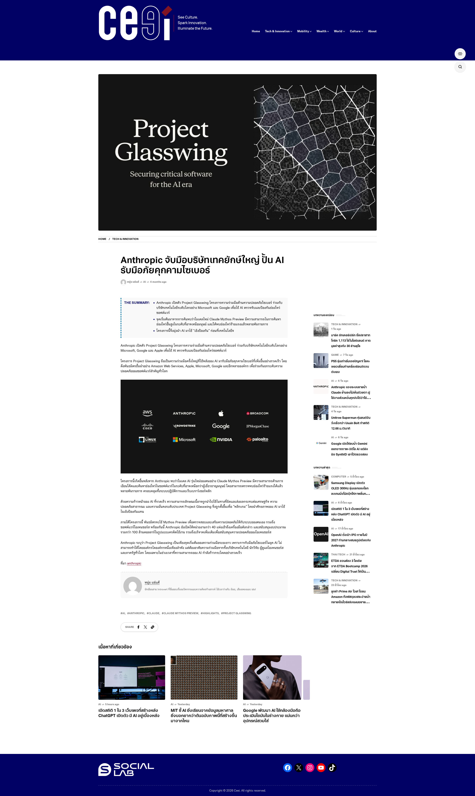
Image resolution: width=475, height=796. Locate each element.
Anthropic (136, 618)
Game (335, 355)
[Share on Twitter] (145, 632)
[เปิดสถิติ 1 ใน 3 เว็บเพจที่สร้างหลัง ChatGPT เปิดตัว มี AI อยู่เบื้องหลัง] (131, 682)
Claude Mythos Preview (180, 618)
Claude (153, 618)
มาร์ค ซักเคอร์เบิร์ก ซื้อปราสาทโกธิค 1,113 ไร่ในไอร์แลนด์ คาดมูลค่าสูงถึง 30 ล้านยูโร (351, 341)
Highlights (210, 618)
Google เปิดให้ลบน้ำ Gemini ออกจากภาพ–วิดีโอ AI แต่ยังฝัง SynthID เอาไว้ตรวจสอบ (349, 449)
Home (102, 239)
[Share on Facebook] (138, 632)
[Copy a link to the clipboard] (152, 632)
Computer (338, 476)
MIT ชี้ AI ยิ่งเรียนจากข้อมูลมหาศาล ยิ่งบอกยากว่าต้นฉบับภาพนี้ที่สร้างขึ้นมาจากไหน (204, 721)
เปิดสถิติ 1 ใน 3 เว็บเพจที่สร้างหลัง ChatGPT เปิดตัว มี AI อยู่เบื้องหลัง (350, 514)
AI (144, 282)
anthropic (134, 568)
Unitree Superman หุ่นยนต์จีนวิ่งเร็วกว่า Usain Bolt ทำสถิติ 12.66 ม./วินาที (350, 423)
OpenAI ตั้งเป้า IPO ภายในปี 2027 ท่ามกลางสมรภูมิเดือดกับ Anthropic (351, 540)
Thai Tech (338, 554)
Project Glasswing (237, 618)
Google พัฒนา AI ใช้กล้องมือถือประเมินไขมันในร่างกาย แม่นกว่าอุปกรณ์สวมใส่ (272, 721)
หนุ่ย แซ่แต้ (152, 587)
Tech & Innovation (125, 239)
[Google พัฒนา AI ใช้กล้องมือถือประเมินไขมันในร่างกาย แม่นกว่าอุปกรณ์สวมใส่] (276, 682)
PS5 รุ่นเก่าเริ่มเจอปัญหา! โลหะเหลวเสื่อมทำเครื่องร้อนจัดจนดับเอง (350, 367)
